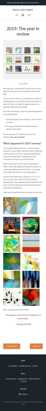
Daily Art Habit (23, 10)
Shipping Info (22, 379)
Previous (12, 346)
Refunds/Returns (35, 379)
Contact (24, 381)
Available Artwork (25, 366)
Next (35, 346)
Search (35, 366)
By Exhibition (13, 366)
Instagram (24, 394)
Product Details (11, 379)
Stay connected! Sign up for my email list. (23, 3)
